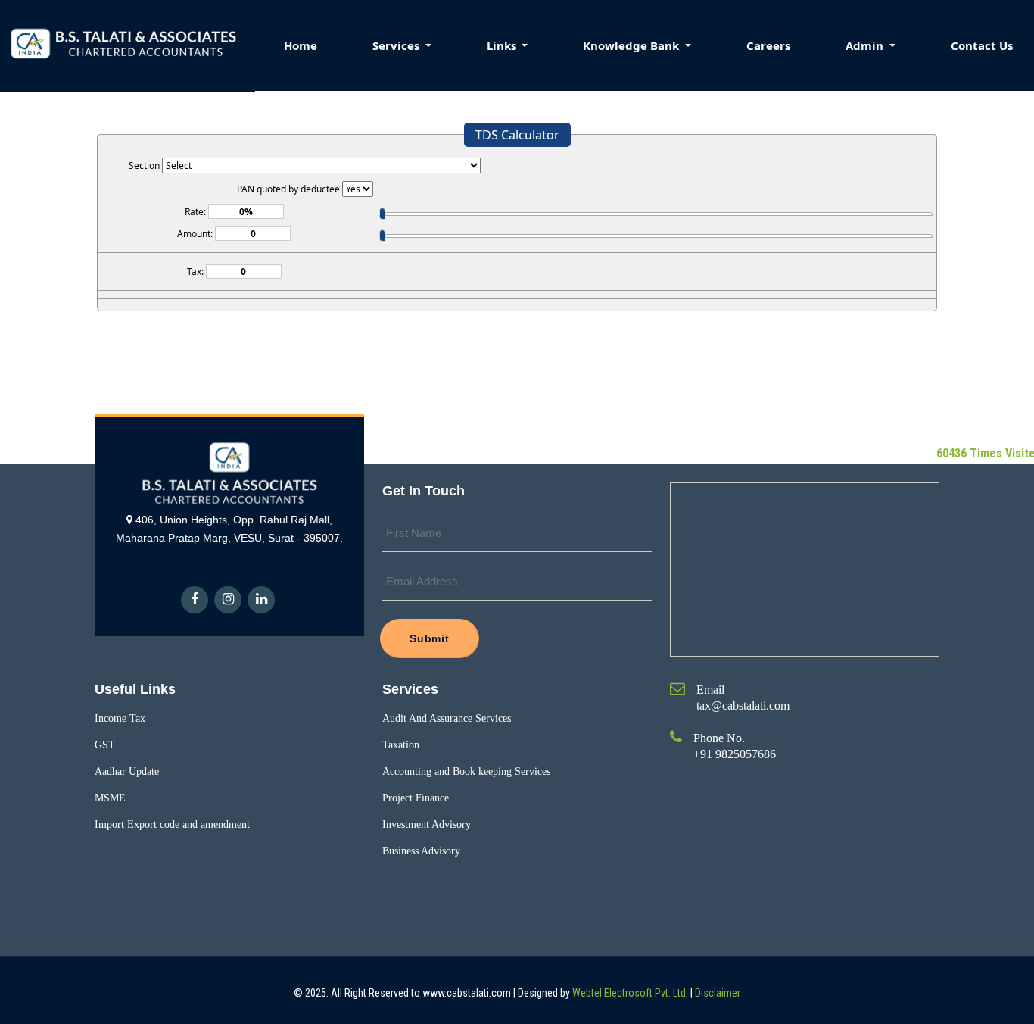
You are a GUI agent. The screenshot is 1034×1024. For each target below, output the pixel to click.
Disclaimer (717, 993)
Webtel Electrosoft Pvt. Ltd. (630, 993)
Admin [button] (866, 45)
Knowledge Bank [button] (632, 45)
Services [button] (397, 45)
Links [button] (503, 45)
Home (300, 45)
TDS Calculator (517, 134)
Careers (768, 45)
